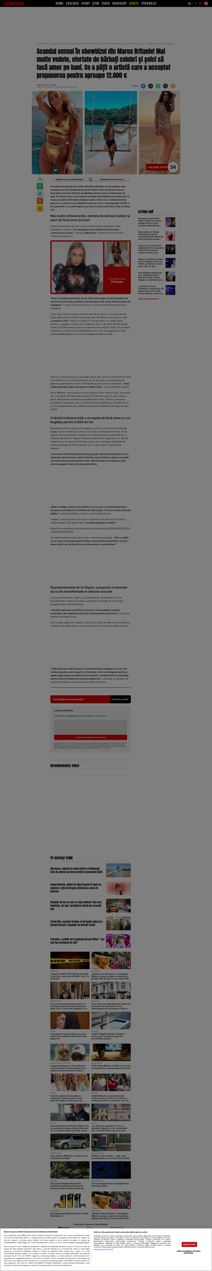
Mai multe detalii (82, 1242)
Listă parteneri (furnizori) (103, 1249)
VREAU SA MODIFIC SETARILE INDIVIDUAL (188, 1252)
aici (32, 1258)
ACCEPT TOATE (189, 1244)
